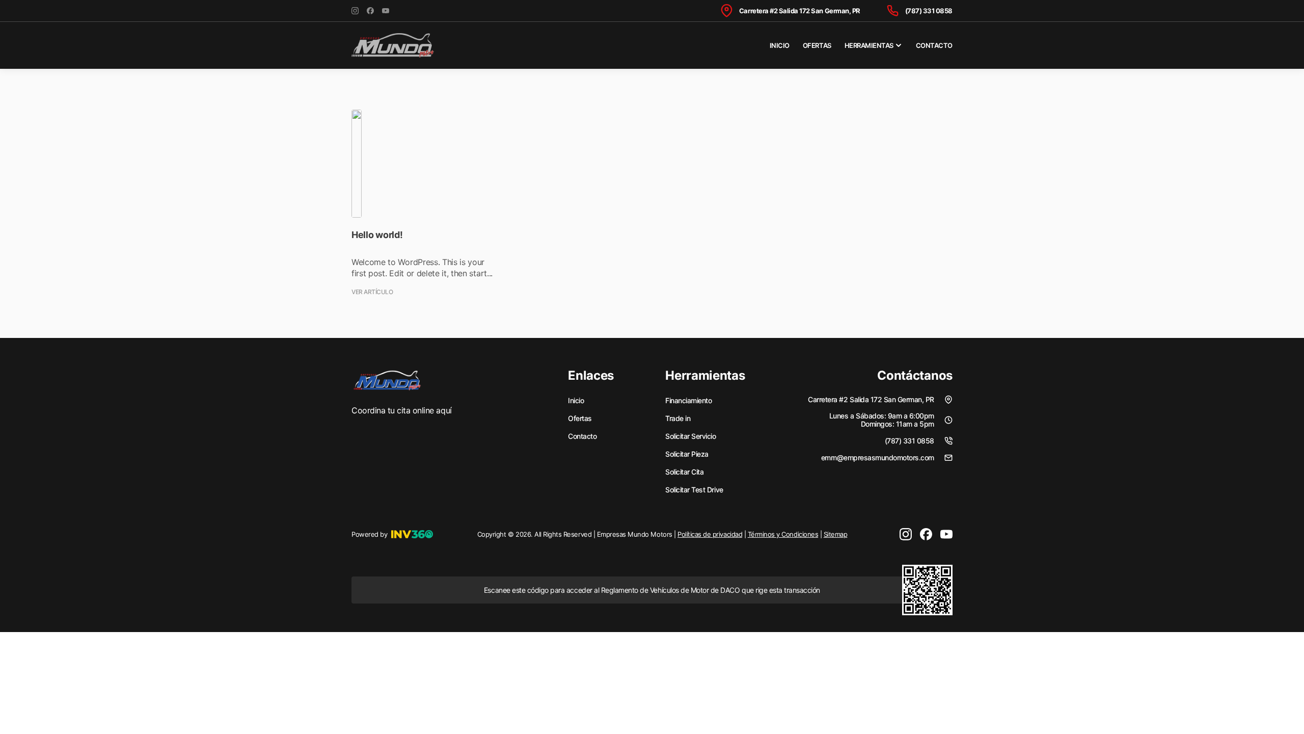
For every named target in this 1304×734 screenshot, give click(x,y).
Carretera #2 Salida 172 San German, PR (799, 11)
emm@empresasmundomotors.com (877, 457)
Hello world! (376, 234)
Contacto (934, 45)
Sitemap (836, 534)
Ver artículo (372, 292)
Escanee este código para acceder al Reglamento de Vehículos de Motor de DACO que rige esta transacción (652, 590)
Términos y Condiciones (783, 534)
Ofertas (817, 45)
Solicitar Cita (684, 472)
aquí (443, 410)
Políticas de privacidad (709, 534)
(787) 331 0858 (929, 11)
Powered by (369, 534)
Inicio (780, 45)
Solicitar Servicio (690, 436)
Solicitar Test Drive (694, 490)
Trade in (677, 418)
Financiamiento (688, 401)
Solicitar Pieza (687, 454)
